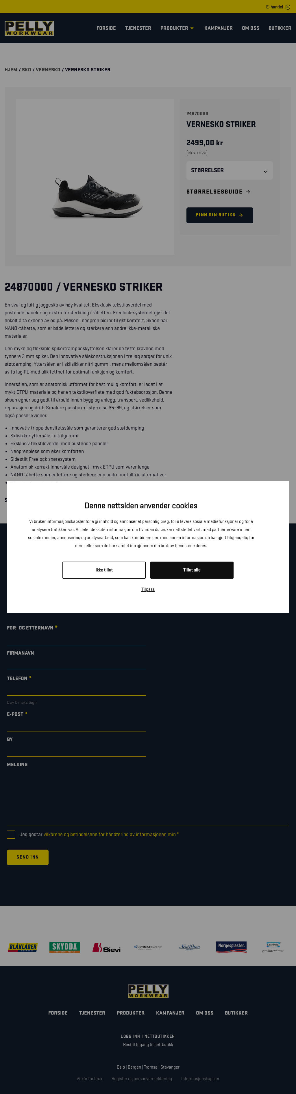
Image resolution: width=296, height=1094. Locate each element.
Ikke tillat (104, 570)
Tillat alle (192, 570)
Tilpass (148, 589)
